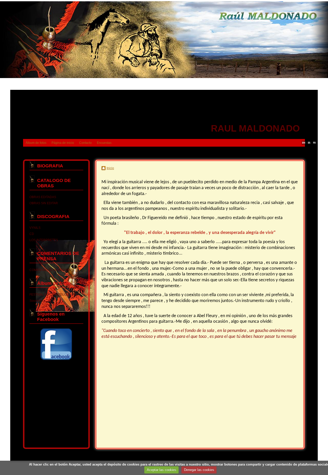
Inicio (110, 168)
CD (31, 234)
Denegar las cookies (199, 470)
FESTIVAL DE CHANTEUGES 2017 (54, 294)
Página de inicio (63, 143)
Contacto (85, 143)
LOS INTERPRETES (43, 240)
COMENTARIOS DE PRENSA (50, 270)
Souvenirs (36, 301)
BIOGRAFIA (50, 165)
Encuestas (104, 143)
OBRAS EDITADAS (42, 197)
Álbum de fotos (36, 143)
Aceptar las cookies (161, 470)
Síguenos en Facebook (51, 316)
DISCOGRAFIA (53, 216)
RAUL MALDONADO (255, 128)
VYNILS (34, 228)
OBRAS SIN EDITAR (43, 203)
